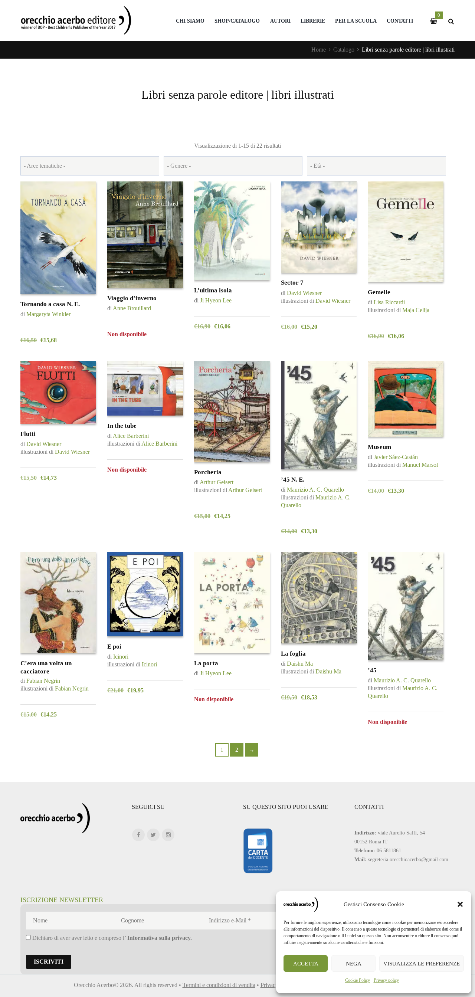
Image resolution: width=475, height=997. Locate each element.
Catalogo (343, 49)
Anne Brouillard (132, 308)
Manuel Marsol (420, 465)
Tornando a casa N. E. (50, 304)
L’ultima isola (213, 290)
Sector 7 (292, 282)
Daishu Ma (300, 663)
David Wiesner (304, 293)
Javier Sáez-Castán (396, 457)
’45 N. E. (292, 479)
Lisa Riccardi (389, 302)
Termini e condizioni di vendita (219, 985)
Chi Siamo (190, 21)
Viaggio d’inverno (132, 298)
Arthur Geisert (216, 482)
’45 (372, 670)
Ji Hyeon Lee (216, 300)
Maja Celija (415, 310)
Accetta (305, 964)
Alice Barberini (131, 436)
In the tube (122, 425)
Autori (280, 21)
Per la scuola (356, 21)
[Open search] (451, 21)
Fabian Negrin (43, 681)
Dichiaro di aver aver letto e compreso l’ (111, 938)
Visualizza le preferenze (421, 964)
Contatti (400, 21)
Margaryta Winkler (48, 314)
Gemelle (379, 292)
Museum (379, 446)
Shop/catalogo (237, 21)
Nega (353, 964)
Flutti (28, 433)
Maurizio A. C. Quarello (315, 489)
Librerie (313, 21)
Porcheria (208, 472)
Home (318, 49)
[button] (460, 904)
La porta (206, 663)
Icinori (120, 656)
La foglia (293, 653)
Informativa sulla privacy (158, 938)
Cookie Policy (357, 980)
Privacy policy (386, 980)
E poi (114, 646)
